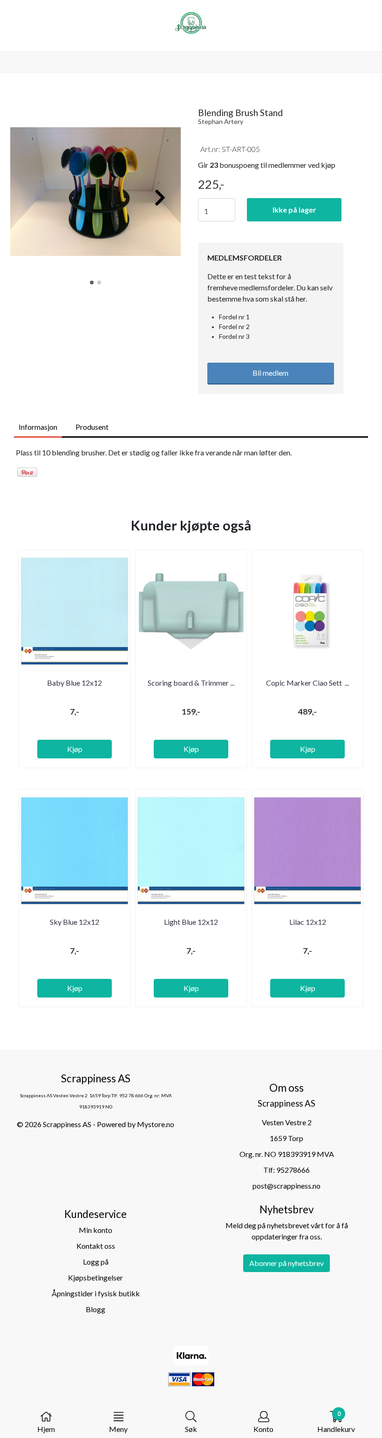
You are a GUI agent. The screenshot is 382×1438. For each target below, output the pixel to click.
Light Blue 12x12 (191, 921)
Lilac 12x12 (307, 921)
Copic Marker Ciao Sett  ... (307, 682)
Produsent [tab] (92, 426)
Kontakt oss (95, 1245)
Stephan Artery (220, 121)
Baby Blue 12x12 (74, 682)
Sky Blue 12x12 (74, 921)
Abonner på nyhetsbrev (286, 1263)
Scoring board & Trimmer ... (191, 682)
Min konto (95, 1229)
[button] (92, 282)
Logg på (96, 1261)
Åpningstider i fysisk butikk (96, 1293)
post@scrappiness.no (286, 1185)
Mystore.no (155, 1124)
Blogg (95, 1309)
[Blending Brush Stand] (95, 192)
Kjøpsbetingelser (95, 1277)
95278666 (293, 1169)
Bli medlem (270, 372)
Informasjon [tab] (38, 426)
